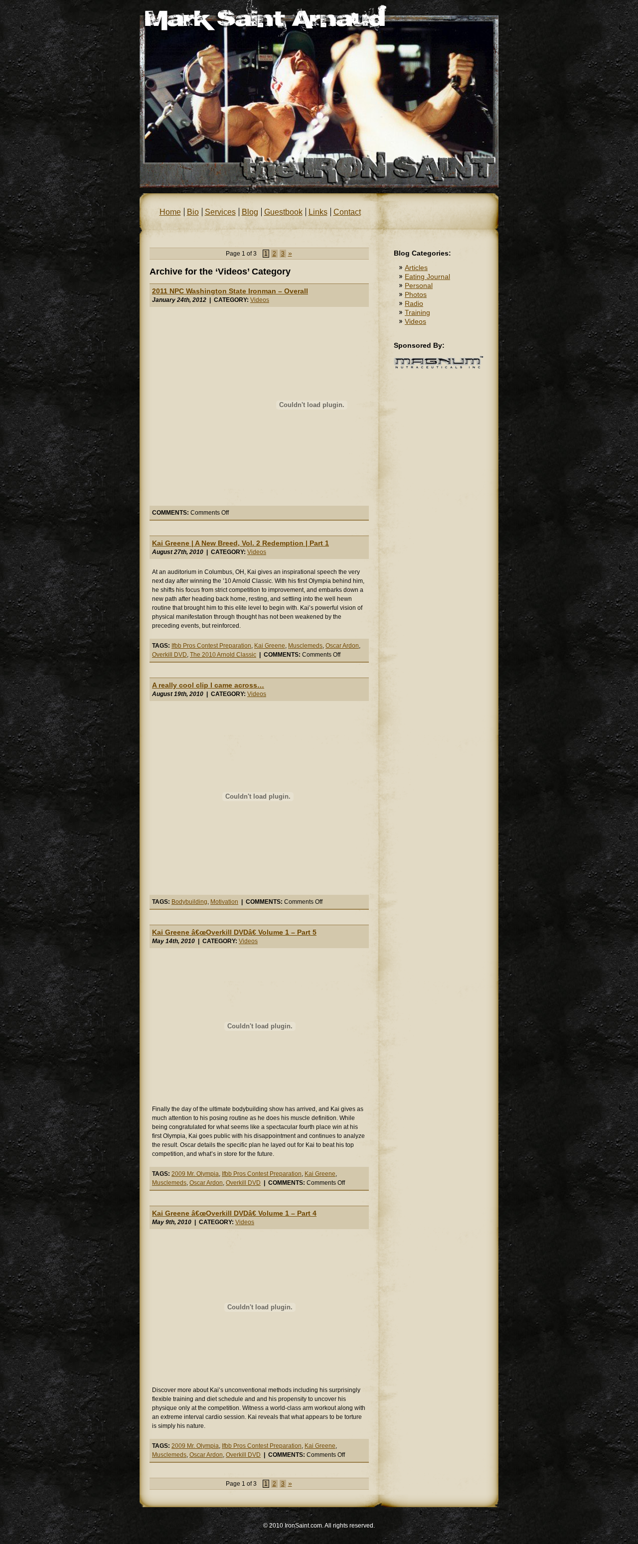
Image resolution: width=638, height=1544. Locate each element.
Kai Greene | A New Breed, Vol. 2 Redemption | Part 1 (240, 543)
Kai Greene (269, 645)
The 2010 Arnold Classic (223, 654)
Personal (419, 285)
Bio (193, 212)
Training (417, 312)
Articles (416, 268)
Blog (250, 212)
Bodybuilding (189, 901)
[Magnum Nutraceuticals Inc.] (438, 366)
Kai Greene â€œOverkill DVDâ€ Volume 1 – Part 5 (234, 932)
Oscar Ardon (342, 645)
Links (318, 212)
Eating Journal (427, 277)
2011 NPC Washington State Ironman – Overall (230, 291)
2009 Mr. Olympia (195, 1173)
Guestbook (283, 212)
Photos (416, 294)
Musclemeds (305, 645)
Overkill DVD (169, 654)
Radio (414, 303)
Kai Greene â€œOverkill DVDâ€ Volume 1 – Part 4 (234, 1213)
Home (170, 212)
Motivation (224, 901)
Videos (259, 299)
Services (220, 212)
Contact (347, 212)
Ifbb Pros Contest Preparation (211, 645)
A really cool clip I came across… (208, 685)
